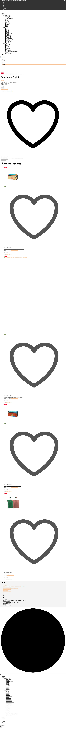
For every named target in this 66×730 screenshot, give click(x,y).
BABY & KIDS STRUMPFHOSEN (12, 51)
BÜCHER (6, 27)
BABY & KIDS (8, 16)
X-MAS (7, 25)
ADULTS (7, 49)
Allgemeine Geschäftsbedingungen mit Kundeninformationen (14, 586)
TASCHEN (8, 32)
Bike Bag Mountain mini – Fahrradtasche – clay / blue (12, 486)
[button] (2, 62)
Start (2, 74)
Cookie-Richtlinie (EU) (7, 591)
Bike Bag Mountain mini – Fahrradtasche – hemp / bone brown (14, 249)
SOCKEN (7, 19)
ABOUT (4, 8)
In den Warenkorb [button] (14, 250)
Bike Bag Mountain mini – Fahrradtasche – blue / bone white (13, 397)
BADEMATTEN (8, 42)
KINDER (7, 29)
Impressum (5, 585)
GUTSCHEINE (9, 53)
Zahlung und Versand (7, 589)
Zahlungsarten (5, 590)
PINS (7, 47)
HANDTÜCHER (9, 37)
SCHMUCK (6, 43)
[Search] (1, 727)
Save (5, 167)
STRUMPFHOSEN (9, 18)
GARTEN (7, 28)
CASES (7, 34)
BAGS (3, 54)
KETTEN (7, 45)
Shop (5, 74)
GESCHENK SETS (7, 15)
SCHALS (7, 26)
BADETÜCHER (8, 41)
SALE (7, 52)
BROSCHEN (8, 44)
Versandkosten (8, 254)
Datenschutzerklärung (7, 587)
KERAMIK (8, 22)
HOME (3, 13)
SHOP (3, 14)
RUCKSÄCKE (8, 36)
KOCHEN (7, 30)
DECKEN (7, 17)
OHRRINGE (8, 46)
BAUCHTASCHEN (9, 33)
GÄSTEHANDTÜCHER (10, 39)
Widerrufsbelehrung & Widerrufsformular (10, 588)
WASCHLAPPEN (9, 38)
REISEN (7, 31)
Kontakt (4, 9)
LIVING (7, 20)
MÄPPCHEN (8, 35)
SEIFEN (7, 24)
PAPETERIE (8, 23)
